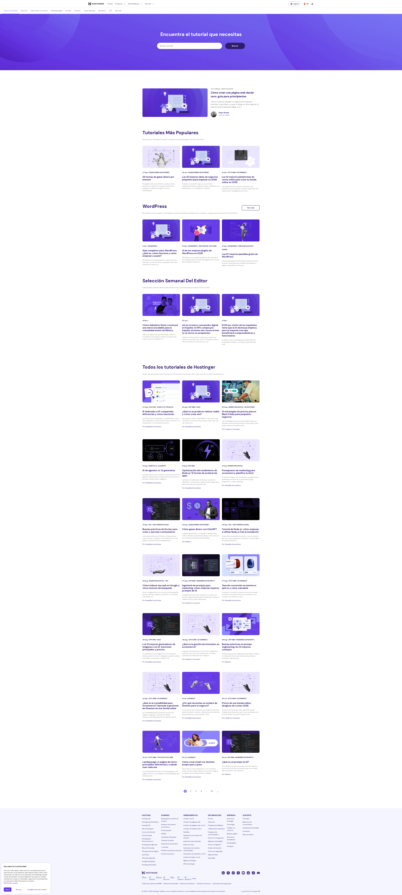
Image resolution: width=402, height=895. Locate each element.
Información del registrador (222, 884)
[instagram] (233, 873)
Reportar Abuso (248, 835)
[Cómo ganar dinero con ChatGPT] (201, 509)
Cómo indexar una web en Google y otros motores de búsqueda (161, 587)
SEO (166, 581)
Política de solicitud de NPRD (152, 884)
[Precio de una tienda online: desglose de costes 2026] (241, 683)
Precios (110, 4)
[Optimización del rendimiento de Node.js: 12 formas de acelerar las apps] (201, 450)
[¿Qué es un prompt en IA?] (241, 742)
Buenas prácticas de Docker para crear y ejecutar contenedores (159, 530)
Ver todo (250, 208)
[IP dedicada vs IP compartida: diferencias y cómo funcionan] (161, 391)
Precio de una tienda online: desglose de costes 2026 (236, 704)
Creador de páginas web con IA (194, 825)
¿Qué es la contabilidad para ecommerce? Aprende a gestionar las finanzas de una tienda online (160, 706)
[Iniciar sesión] (312, 3)
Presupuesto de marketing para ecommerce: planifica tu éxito (238, 472)
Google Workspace (148, 861)
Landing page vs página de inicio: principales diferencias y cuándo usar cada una (159, 764)
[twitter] (238, 873)
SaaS (198, 407)
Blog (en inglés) (232, 834)
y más (194, 878)
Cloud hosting (147, 835)
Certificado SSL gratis (168, 837)
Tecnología (230, 824)
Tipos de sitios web (165, 757)
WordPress (102, 11)
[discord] (258, 873)
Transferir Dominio (167, 840)
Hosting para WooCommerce (147, 840)
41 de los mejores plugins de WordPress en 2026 (197, 252)
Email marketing (89, 11)
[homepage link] (96, 3)
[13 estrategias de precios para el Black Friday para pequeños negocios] (241, 391)
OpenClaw (145, 855)
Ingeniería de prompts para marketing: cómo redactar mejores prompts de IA (200, 588)
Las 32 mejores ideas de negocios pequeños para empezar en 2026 (200, 178)
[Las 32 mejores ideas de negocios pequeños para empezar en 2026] (201, 157)
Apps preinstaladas (161, 525)
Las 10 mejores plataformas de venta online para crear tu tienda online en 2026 (239, 179)
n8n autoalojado (147, 829)
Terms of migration (214, 845)
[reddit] (248, 873)
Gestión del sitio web (207, 246)
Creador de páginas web (191, 822)
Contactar (246, 831)
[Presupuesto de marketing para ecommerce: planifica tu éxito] (241, 450)
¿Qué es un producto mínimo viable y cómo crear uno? (200, 413)
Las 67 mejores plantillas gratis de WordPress (240, 255)
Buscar (235, 46)
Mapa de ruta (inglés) (215, 841)
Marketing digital (56, 11)
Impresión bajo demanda (192, 841)
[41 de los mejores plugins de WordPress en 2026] (201, 230)
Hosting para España (149, 865)
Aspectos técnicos (165, 407)
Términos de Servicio (204, 884)
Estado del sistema (214, 848)
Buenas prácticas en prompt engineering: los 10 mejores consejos (237, 647)
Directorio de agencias (216, 838)
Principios (230, 846)
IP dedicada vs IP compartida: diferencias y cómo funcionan (158, 413)
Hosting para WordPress (150, 822)
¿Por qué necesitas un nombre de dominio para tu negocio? (199, 704)
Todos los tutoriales (10, 11)
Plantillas (186, 832)
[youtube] (243, 873)
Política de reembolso (187, 884)
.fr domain (164, 847)
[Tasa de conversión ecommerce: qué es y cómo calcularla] (241, 565)
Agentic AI (153, 466)
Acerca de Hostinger (230, 820)
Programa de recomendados (213, 833)
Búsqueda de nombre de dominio (169, 820)
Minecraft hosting (148, 848)
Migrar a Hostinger (189, 860)
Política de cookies (11, 883)
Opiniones (211, 822)
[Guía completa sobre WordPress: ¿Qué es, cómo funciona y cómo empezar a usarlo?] (161, 230)
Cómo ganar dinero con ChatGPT (199, 529)
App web (118, 11)
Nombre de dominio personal (171, 850)
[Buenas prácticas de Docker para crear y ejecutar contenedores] (161, 509)
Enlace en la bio (188, 845)
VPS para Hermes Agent (150, 851)
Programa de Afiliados (215, 825)
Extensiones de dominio (169, 844)
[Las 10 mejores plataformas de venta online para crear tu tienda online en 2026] (241, 157)
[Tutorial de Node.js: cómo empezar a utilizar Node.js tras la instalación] (241, 509)
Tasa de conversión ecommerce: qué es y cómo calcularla (239, 587)
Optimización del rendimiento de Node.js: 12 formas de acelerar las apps (199, 473)
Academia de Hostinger (251, 828)
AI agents (162, 466)
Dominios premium (167, 854)
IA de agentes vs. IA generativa (158, 470)
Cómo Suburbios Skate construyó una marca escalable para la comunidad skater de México (160, 328)
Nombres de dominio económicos (168, 826)
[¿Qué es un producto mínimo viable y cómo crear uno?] (201, 391)
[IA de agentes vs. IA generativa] (161, 450)
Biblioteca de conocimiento (247, 823)
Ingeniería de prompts (205, 581)
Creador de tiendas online (192, 829)
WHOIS (163, 834)
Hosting (68, 11)
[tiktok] (253, 873)
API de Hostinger (189, 864)
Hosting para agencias (149, 845)
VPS (110, 11)
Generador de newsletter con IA (194, 854)
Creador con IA (188, 819)
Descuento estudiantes (231, 838)
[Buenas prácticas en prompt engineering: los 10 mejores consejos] (241, 624)
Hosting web (146, 819)
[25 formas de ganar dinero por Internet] (161, 157)
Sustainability (231, 843)
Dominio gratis (166, 830)
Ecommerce (242, 172)
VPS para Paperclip (148, 858)
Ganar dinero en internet (39, 11)
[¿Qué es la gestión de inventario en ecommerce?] (201, 624)
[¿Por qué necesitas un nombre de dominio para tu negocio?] (201, 683)
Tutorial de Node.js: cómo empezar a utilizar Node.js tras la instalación (240, 530)
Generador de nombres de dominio (192, 836)
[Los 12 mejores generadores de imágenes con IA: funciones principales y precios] (161, 624)
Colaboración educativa (216, 829)
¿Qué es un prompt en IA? (235, 761)
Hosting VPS (146, 825)
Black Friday (250, 407)
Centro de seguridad (215, 851)
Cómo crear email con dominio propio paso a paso (198, 763)
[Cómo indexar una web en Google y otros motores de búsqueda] (161, 565)
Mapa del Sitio (213, 855)
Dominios (77, 11)
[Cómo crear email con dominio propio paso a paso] (201, 742)
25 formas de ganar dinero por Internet (158, 178)
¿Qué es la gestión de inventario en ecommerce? (200, 645)
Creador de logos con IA (191, 857)
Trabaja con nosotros (231, 829)
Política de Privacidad (170, 884)
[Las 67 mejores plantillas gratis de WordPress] (241, 230)
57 (212, 791)
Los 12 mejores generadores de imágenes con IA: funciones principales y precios (158, 647)
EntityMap (211, 858)
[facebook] (228, 873)
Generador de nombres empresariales (191, 849)
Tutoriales (246, 819)
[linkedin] (223, 873)
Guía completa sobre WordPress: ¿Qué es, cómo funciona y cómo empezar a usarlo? (159, 253)
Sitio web (24, 11)
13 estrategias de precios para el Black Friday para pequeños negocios (239, 414)
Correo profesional (148, 832)
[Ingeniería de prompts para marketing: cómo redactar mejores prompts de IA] (201, 565)
